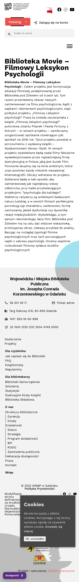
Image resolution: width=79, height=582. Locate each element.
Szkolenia (12, 386)
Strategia (14, 434)
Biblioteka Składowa (19, 399)
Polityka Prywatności (40, 488)
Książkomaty (14, 365)
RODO (12, 447)
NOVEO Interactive (61, 571)
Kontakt (11, 465)
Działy (12, 421)
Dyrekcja (14, 416)
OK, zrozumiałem (35, 538)
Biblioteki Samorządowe (22, 382)
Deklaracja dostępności (22, 456)
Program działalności (23, 438)
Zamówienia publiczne (24, 452)
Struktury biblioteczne (21, 412)
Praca (9, 460)
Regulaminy (13, 369)
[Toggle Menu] (70, 46)
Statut (12, 429)
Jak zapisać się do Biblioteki (25, 356)
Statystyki (12, 390)
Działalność (13, 425)
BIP (10, 443)
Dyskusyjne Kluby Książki (23, 395)
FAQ (8, 360)
